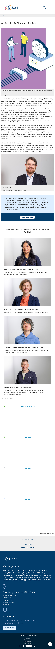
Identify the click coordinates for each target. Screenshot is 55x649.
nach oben (28, 544)
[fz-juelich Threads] (28, 548)
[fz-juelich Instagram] (26, 548)
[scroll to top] (50, 644)
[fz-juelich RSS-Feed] (33, 548)
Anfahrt (7, 604)
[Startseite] (4, 15)
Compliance (27, 643)
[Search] (44, 7)
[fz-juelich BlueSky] (31, 548)
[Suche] (44, 7)
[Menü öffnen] (49, 7)
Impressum (27, 638)
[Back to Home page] (11, 7)
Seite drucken (28, 539)
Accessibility (27, 641)
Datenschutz (27, 640)
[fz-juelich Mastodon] (21, 548)
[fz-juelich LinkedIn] (24, 548)
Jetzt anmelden (9, 627)
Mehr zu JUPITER (27, 217)
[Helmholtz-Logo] (27, 646)
